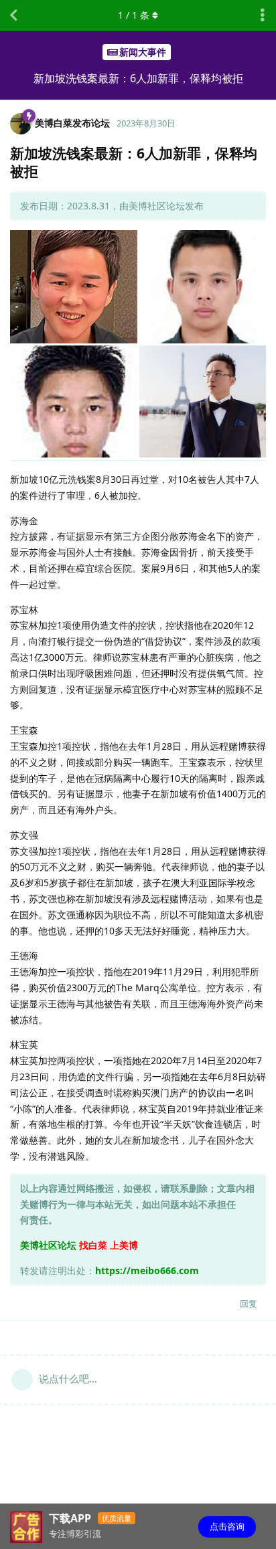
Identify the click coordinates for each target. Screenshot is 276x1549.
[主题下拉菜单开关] (262, 15)
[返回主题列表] (13, 15)
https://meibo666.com (147, 1270)
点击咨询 (227, 1526)
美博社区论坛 (48, 1245)
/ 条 (133, 15)
